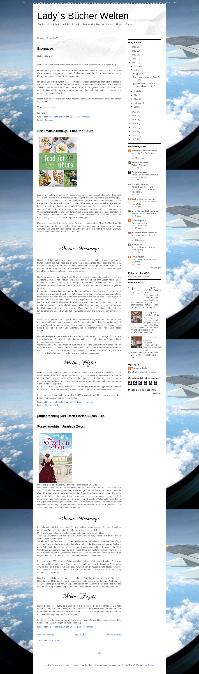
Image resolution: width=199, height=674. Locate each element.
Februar (137, 103)
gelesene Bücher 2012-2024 (48, 2)
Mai (136, 95)
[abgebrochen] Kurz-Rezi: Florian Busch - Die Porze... (147, 85)
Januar (137, 107)
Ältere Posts (113, 634)
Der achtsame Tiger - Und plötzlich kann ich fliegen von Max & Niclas (144, 189)
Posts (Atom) (54, 640)
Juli (136, 70)
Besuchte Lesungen (137, 2)
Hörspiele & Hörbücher (81, 2)
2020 (134, 63)
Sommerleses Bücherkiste (144, 151)
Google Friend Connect (138, 277)
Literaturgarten (139, 220)
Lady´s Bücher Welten (83, 16)
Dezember (139, 66)
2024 (134, 47)
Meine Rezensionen (110, 2)
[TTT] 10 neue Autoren (149, 338)
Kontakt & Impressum (165, 2)
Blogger (151, 665)
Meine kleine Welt (140, 162)
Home (25, 2)
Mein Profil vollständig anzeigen (142, 372)
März (136, 99)
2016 (134, 123)
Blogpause (45, 48)
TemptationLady (139, 368)
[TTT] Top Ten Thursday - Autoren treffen (152, 289)
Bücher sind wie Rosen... (144, 199)
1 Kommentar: (84, 117)
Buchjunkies (137, 245)
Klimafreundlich (51, 405)
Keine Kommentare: (86, 402)
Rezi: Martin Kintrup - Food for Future (65, 131)
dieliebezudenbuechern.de (144, 233)
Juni (136, 91)
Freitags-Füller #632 (140, 165)
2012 (134, 139)
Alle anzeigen (156, 268)
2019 (134, 112)
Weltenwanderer (139, 172)
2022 (134, 55)
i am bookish (138, 257)
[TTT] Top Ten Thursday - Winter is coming (151, 315)
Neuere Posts (45, 634)
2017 (134, 120)
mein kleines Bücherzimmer (145, 211)
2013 (134, 135)
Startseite (80, 634)
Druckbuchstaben (140, 184)
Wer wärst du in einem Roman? (145, 213)
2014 (134, 131)
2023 (134, 51)
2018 (134, 116)
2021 (134, 59)
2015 (134, 127)
